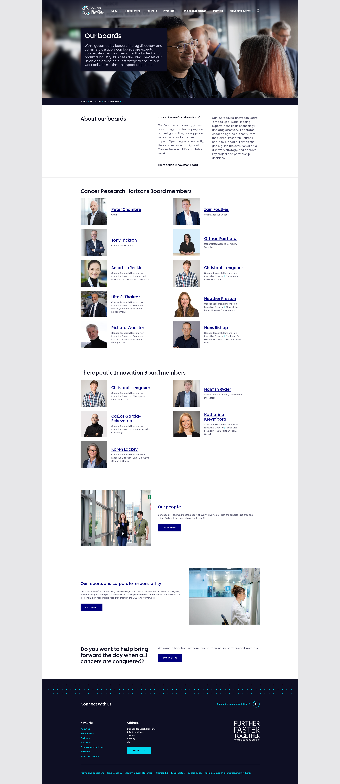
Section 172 (162, 773)
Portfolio (218, 10)
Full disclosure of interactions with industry (228, 773)
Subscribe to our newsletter (232, 704)
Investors (169, 10)
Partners (152, 10)
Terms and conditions (92, 773)
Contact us (170, 658)
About (115, 10)
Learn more (169, 527)
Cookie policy (194, 773)
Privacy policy (114, 773)
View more (91, 607)
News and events (240, 10)
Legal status (178, 773)
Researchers (133, 10)
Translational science (194, 10)
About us (85, 728)
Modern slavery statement (139, 773)
